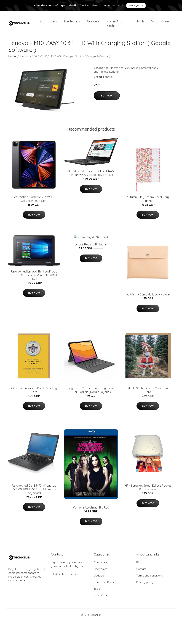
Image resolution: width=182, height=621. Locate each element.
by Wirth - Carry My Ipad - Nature (148, 294)
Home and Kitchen (114, 23)
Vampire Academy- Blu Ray (91, 507)
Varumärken (160, 21)
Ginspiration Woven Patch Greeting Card (34, 390)
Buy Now (107, 95)
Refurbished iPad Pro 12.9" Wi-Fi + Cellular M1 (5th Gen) (34, 199)
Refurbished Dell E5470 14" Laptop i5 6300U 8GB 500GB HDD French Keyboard (34, 489)
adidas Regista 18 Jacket (91, 244)
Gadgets (93, 21)
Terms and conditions (149, 575)
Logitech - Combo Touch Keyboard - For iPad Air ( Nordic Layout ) (91, 390)
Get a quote (136, 5)
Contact (141, 569)
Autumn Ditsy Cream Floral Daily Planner (148, 199)
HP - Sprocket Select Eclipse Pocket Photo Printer (148, 487)
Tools (140, 21)
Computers (48, 21)
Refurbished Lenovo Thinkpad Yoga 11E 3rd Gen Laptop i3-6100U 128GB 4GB (34, 275)
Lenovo (114, 71)
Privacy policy (144, 582)
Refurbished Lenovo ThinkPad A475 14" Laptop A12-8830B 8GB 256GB (91, 173)
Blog (139, 562)
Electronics (72, 21)
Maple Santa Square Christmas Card (148, 390)
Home (12, 56)
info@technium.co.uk (63, 574)
